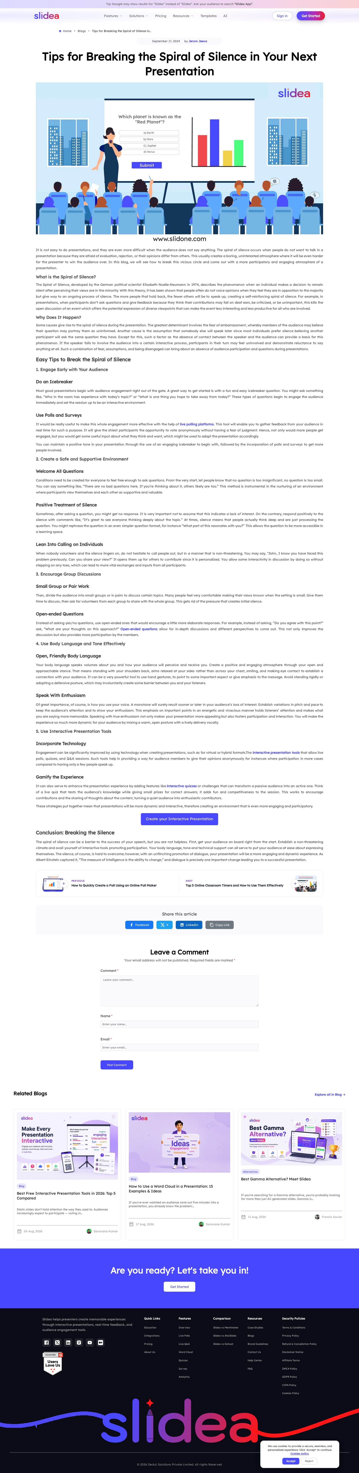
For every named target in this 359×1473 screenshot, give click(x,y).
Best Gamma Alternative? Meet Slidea (276, 1179)
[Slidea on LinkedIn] (68, 1342)
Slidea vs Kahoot (223, 1343)
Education (150, 1327)
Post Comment (117, 1065)
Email (106, 1039)
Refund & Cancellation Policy (299, 1343)
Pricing (160, 16)
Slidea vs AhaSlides (224, 1335)
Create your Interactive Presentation (179, 818)
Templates (208, 16)
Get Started (311, 16)
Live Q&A (184, 1343)
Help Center (255, 1360)
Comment (109, 970)
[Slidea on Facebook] (46, 1342)
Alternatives (250, 1171)
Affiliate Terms (291, 1360)
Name (106, 1016)
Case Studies (255, 1327)
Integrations (152, 1335)
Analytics (184, 1376)
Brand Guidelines (258, 1343)
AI (225, 16)
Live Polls (184, 1335)
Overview (184, 1327)
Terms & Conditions (293, 1327)
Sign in (282, 16)
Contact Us (254, 1352)
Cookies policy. (299, 1453)
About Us (149, 1352)
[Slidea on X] (57, 1342)
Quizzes (183, 1360)
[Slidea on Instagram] (79, 1342)
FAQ (250, 1368)
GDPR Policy (289, 1376)
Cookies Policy (290, 1393)
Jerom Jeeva (198, 41)
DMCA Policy (289, 1368)
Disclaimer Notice (292, 1352)
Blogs (251, 1335)
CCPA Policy (289, 1385)
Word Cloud (186, 1352)
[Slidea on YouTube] (90, 1342)
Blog (21, 1186)
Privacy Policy (290, 1335)
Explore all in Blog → (330, 1094)
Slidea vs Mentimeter (226, 1327)
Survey (183, 1368)
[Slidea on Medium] (100, 1342)
